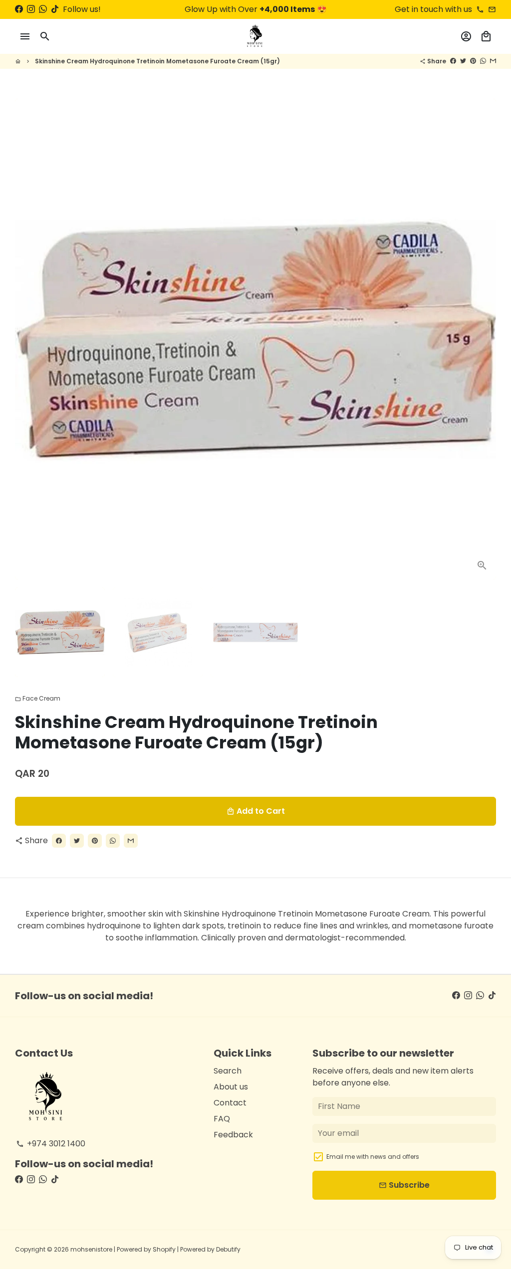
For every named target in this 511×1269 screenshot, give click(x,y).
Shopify (164, 1249)
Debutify (228, 1249)
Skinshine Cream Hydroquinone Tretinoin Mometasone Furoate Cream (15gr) (157, 61)
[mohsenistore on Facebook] (19, 9)
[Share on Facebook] (453, 61)
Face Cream (37, 698)
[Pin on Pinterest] (473, 61)
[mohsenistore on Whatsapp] (43, 9)
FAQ (222, 1118)
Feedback (233, 1134)
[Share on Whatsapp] (483, 61)
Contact (230, 1102)
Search (228, 1071)
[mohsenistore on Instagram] (31, 9)
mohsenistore (91, 1249)
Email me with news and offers (372, 1156)
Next (482, 339)
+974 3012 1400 (50, 1143)
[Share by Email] (493, 61)
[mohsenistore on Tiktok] (55, 9)
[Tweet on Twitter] (463, 61)
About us (231, 1086)
